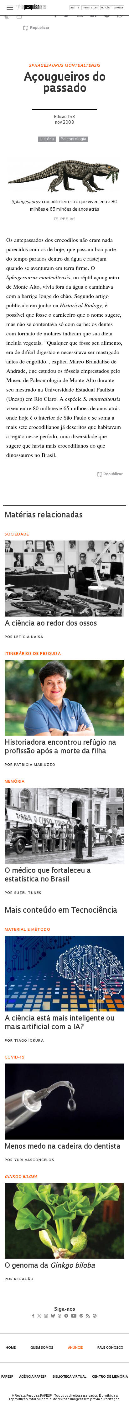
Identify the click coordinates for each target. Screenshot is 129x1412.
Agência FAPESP (33, 1377)
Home (11, 1348)
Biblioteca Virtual (69, 1377)
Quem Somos (41, 1348)
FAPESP (7, 1377)
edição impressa (112, 7)
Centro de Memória (110, 1377)
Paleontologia (73, 139)
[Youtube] (87, 1316)
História (47, 139)
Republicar (39, 28)
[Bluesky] (59, 1316)
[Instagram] (50, 1316)
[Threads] (68, 1316)
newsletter (90, 7)
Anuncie (75, 1348)
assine (74, 7)
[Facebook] (35, 1316)
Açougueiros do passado (64, 83)
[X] (42, 1316)
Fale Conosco (110, 1348)
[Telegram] (77, 1316)
